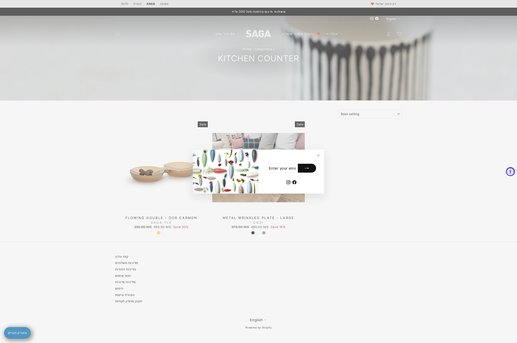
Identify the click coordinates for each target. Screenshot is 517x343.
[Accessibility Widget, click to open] (510, 171)
